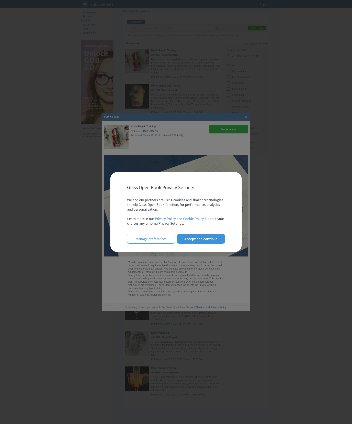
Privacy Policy (165, 218)
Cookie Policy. (193, 218)
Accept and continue (201, 238)
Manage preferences (151, 238)
